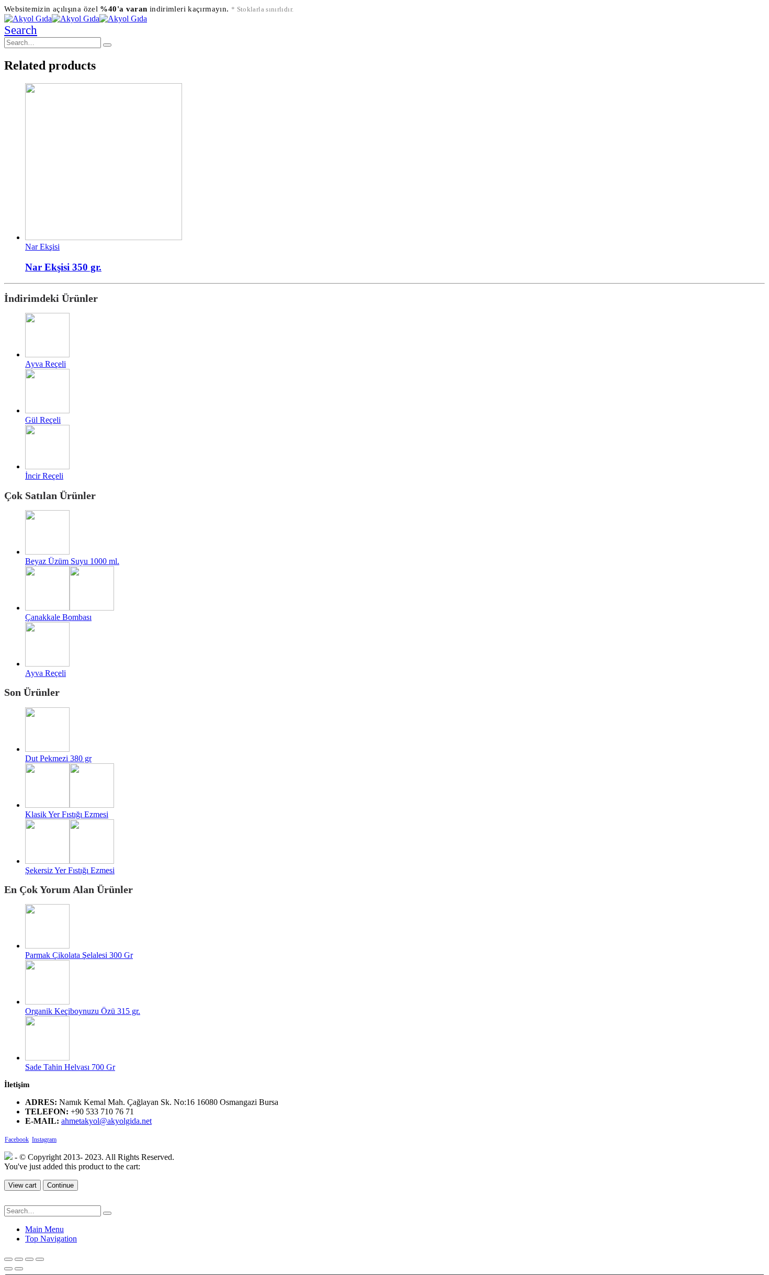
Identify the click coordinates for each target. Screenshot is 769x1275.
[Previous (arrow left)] (8, 1268)
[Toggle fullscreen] (29, 1259)
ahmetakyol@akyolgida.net (106, 1120)
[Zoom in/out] (40, 1259)
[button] (20, 30)
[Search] (107, 45)
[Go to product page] (395, 162)
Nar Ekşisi (42, 246)
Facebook (17, 1139)
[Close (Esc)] (8, 1259)
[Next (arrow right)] (19, 1268)
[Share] (19, 1259)
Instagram (44, 1139)
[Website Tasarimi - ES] (8, 1157)
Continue (60, 1185)
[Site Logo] (75, 18)
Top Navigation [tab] (51, 1238)
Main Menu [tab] (44, 1229)
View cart (22, 1185)
